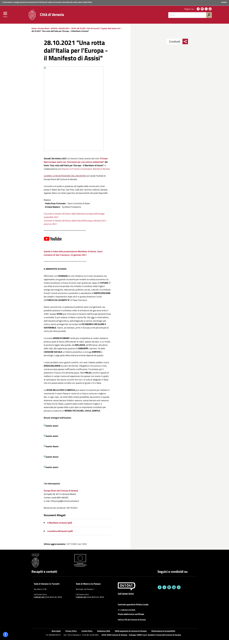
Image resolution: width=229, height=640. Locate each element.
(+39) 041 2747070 (128, 610)
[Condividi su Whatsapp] (179, 587)
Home (33, 28)
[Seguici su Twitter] (206, 8)
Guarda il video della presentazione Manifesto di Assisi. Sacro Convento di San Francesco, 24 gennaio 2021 (73, 253)
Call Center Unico (126, 593)
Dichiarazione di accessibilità (163, 630)
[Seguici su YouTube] (210, 8)
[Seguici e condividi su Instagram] (169, 587)
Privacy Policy (71, 630)
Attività (54, 28)
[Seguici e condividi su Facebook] (159, 587)
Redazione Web (103, 630)
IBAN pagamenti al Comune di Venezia (131, 630)
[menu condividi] (185, 41)
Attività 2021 (64, 28)
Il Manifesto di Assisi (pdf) (59, 522)
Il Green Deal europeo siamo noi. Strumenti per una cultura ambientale (76, 160)
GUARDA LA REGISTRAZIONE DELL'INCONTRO (65, 175)
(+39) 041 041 (39, 597)
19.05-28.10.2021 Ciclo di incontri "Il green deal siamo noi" (96, 28)
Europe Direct (44, 28)
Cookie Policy (87, 2)
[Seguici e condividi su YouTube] (174, 587)
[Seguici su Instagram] (202, 8)
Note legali (56, 630)
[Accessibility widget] (5, 634)
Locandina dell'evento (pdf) (60, 531)
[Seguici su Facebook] (198, 8)
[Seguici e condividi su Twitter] (164, 587)
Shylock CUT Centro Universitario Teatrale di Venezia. (86, 168)
